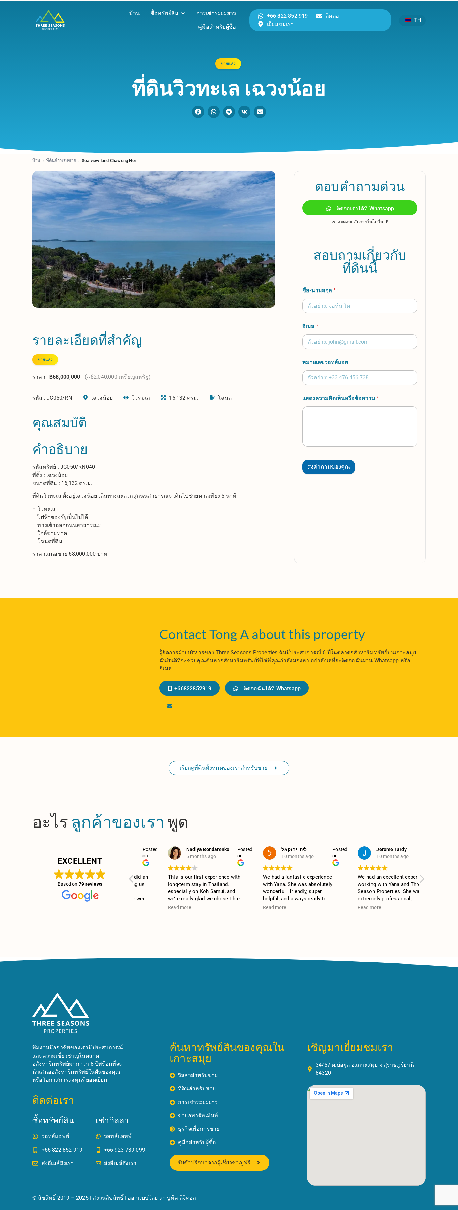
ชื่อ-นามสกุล (319, 290)
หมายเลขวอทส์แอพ (325, 362)
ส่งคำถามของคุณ (328, 466)
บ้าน (36, 160)
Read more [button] (155, 907)
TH (416, 20)
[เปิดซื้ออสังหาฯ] (183, 13)
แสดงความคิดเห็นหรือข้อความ (340, 398)
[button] (198, 112)
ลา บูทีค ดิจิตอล (177, 1198)
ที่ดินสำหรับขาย (61, 160)
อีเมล (310, 326)
